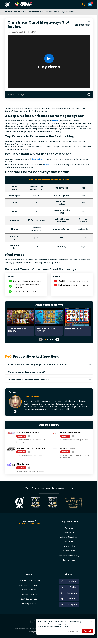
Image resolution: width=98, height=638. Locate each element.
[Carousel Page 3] (49, 339)
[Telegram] (88, 4)
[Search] (82, 4)
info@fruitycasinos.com (28, 523)
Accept (85, 631)
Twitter (72, 586)
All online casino (12, 12)
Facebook (70, 581)
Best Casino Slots (31, 12)
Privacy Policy (67, 550)
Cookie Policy (68, 546)
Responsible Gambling (67, 555)
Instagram (70, 592)
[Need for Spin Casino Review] (29, 451)
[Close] (90, 621)
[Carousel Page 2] (46, 339)
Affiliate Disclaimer (67, 536)
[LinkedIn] (15, 411)
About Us (68, 527)
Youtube (71, 598)
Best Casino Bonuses (28, 585)
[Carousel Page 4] (52, 339)
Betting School (28, 603)
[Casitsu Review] (72, 451)
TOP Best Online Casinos (28, 580)
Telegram (70, 604)
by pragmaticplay (81, 24)
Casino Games (28, 589)
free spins (37, 158)
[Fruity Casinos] (27, 4)
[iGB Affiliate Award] (18, 502)
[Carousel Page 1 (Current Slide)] (44, 339)
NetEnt (55, 120)
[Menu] (7, 4)
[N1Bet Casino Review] (72, 435)
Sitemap (67, 541)
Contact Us (67, 532)
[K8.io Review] (29, 466)
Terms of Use (68, 559)
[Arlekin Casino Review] (29, 435)
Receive (21, 436)
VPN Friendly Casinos (28, 594)
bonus (47, 164)
